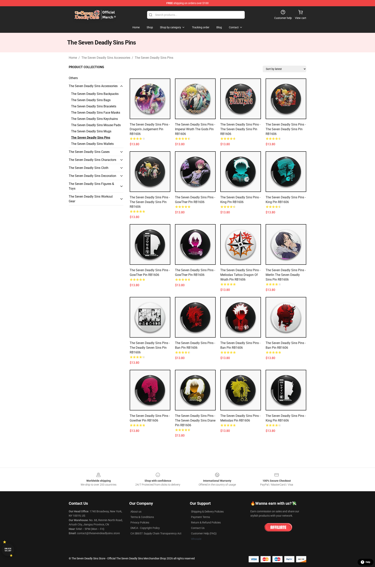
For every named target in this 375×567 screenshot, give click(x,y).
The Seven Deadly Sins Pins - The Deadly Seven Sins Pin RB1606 (150, 347)
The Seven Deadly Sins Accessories (105, 58)
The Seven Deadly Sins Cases (89, 152)
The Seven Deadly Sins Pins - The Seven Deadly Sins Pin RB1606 (240, 129)
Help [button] (368, 562)
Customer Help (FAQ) (204, 533)
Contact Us (197, 528)
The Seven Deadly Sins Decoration (92, 176)
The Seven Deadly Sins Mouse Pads (96, 125)
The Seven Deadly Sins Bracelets (93, 106)
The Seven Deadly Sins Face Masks (95, 112)
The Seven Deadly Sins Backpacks (95, 94)
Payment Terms (200, 517)
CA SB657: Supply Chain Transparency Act (155, 533)
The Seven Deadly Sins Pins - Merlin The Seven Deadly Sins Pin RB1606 (286, 274)
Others (73, 78)
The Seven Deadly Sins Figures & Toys (91, 186)
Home (73, 58)
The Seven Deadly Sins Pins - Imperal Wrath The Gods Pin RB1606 (195, 129)
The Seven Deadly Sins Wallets (92, 144)
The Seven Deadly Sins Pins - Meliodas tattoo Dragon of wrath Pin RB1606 (240, 274)
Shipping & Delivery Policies (207, 511)
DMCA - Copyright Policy (145, 528)
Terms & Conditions (142, 517)
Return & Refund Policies (206, 522)
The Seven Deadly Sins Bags (91, 100)
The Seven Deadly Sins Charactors (92, 160)
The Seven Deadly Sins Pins (154, 58)
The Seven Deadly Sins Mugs (91, 131)
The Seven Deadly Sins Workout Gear (91, 199)
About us (135, 511)
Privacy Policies (139, 522)
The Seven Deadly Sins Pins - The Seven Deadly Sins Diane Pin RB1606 (195, 420)
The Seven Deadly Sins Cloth (88, 168)
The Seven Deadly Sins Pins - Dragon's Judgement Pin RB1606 (150, 129)
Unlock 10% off (7, 550)
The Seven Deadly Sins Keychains (94, 119)
